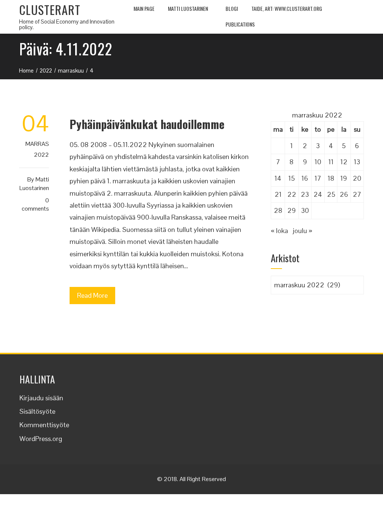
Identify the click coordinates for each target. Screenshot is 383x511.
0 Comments (35, 204)
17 (318, 178)
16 (304, 178)
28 (278, 210)
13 (357, 161)
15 (291, 178)
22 (291, 194)
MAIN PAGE (144, 8)
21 (278, 194)
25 (331, 194)
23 (305, 194)
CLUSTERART (49, 9)
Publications (240, 24)
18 (331, 178)
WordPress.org (40, 438)
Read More (92, 295)
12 (343, 161)
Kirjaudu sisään (41, 398)
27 (357, 194)
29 (291, 210)
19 (343, 178)
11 (331, 161)
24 (317, 194)
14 (278, 178)
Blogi (232, 8)
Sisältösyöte (37, 411)
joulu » (302, 230)
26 (344, 194)
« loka (279, 230)
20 (357, 178)
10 (318, 161)
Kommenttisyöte (44, 424)
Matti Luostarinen (188, 8)
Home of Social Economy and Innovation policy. (66, 24)
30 (305, 210)
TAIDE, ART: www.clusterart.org (286, 8)
